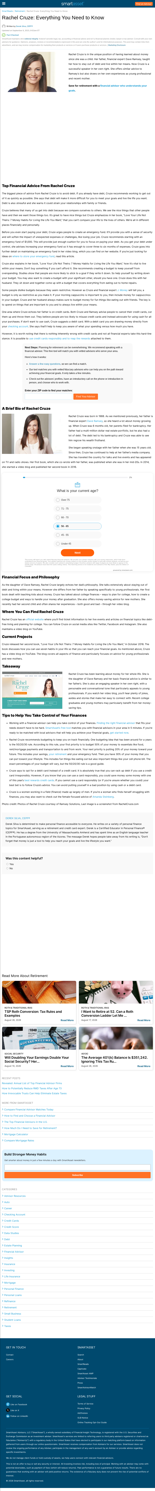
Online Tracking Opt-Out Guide (92, 1422)
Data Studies (11, 1233)
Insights (8, 1257)
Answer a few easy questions (44, 364)
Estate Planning (13, 1245)
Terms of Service (85, 1403)
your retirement (58, 754)
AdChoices (83, 1413)
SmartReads (7, 11)
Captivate (82, 1369)
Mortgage (10, 1282)
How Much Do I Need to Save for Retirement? (30, 1128)
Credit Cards (11, 1220)
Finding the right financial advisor (116, 722)
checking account (18, 326)
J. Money (122, 290)
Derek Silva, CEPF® (18, 818)
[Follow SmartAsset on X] (8, 1410)
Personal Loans (13, 1295)
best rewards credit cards (39, 780)
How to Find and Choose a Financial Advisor (29, 1115)
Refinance (9, 1301)
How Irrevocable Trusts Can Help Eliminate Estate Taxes (34, 1093)
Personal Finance (14, 1288)
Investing (9, 1270)
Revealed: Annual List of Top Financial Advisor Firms (32, 1083)
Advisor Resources (15, 1195)
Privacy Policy (84, 1408)
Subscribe (77, 1175)
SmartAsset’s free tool (58, 727)
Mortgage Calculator (16, 1134)
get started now (119, 732)
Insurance (9, 1264)
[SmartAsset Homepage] (72, 3)
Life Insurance (12, 1276)
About (80, 1359)
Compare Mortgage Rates (19, 1140)
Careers (9, 1359)
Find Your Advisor (85, 396)
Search (81, 1355)
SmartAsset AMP (85, 1373)
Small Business (12, 1313)
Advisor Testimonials (87, 1378)
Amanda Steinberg (103, 796)
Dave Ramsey (95, 420)
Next (78, 552)
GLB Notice (83, 1418)
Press (80, 1383)
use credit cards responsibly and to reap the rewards (59, 338)
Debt (7, 1239)
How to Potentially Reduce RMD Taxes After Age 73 (32, 1088)
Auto (7, 1202)
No (11, 868)
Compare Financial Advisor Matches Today (28, 1109)
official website (35, 619)
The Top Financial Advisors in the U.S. (25, 1121)
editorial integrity (31, 39)
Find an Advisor (144, 4)
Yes (11, 864)
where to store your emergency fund (33, 256)
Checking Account (14, 1214)
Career (8, 1208)
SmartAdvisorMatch (87, 1387)
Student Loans (12, 1319)
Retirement (20, 11)
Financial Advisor (14, 1251)
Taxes (7, 1326)
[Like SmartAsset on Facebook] (8, 1404)
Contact (9, 1355)
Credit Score (11, 1226)
